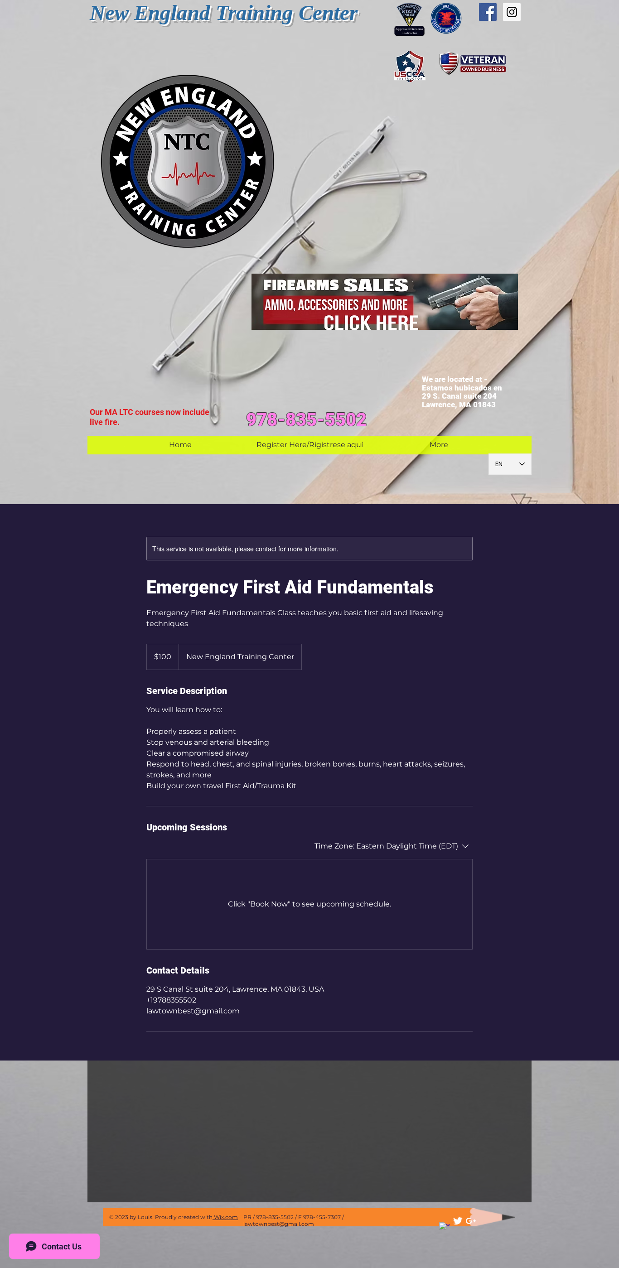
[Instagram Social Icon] (512, 12)
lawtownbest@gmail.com (278, 1223)
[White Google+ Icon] (470, 1220)
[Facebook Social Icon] (488, 12)
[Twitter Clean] (457, 1220)
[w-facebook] (444, 1227)
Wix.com (225, 1217)
